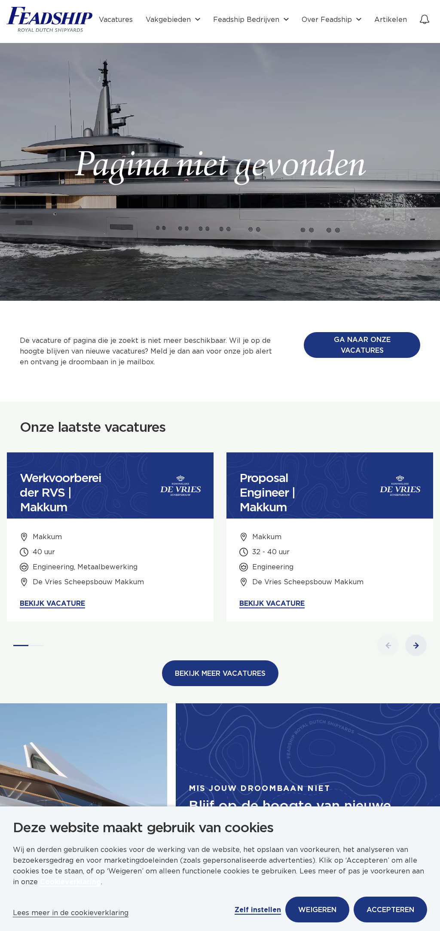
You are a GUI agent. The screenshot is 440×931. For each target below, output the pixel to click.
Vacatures (116, 19)
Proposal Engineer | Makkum (267, 492)
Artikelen (390, 19)
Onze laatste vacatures (92, 427)
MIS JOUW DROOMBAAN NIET (259, 788)
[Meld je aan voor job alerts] (424, 19)
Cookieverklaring (70, 882)
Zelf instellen (258, 910)
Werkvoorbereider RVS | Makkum (60, 492)
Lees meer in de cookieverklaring (70, 913)
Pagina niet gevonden (220, 167)
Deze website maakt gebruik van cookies (143, 827)
